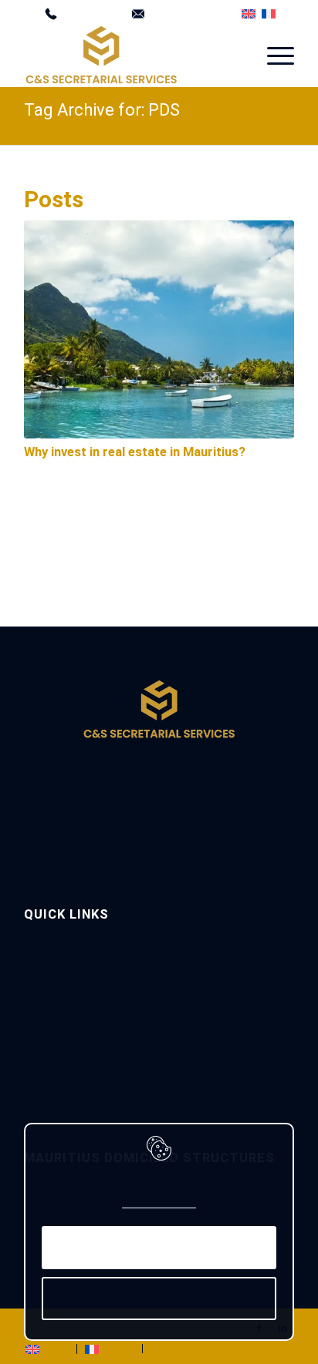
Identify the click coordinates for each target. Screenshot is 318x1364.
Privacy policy (159, 1203)
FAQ (33, 1038)
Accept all (158, 1247)
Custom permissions (159, 1298)
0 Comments (143, 469)
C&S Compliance (61, 1013)
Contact (42, 1063)
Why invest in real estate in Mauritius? (134, 451)
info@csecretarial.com (187, 11)
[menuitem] (83, 11)
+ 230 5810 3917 (89, 11)
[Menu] (273, 55)
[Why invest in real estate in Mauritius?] (159, 329)
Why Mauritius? (58, 988)
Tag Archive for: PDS (102, 109)
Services (43, 963)
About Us (45, 938)
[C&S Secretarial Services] (132, 55)
